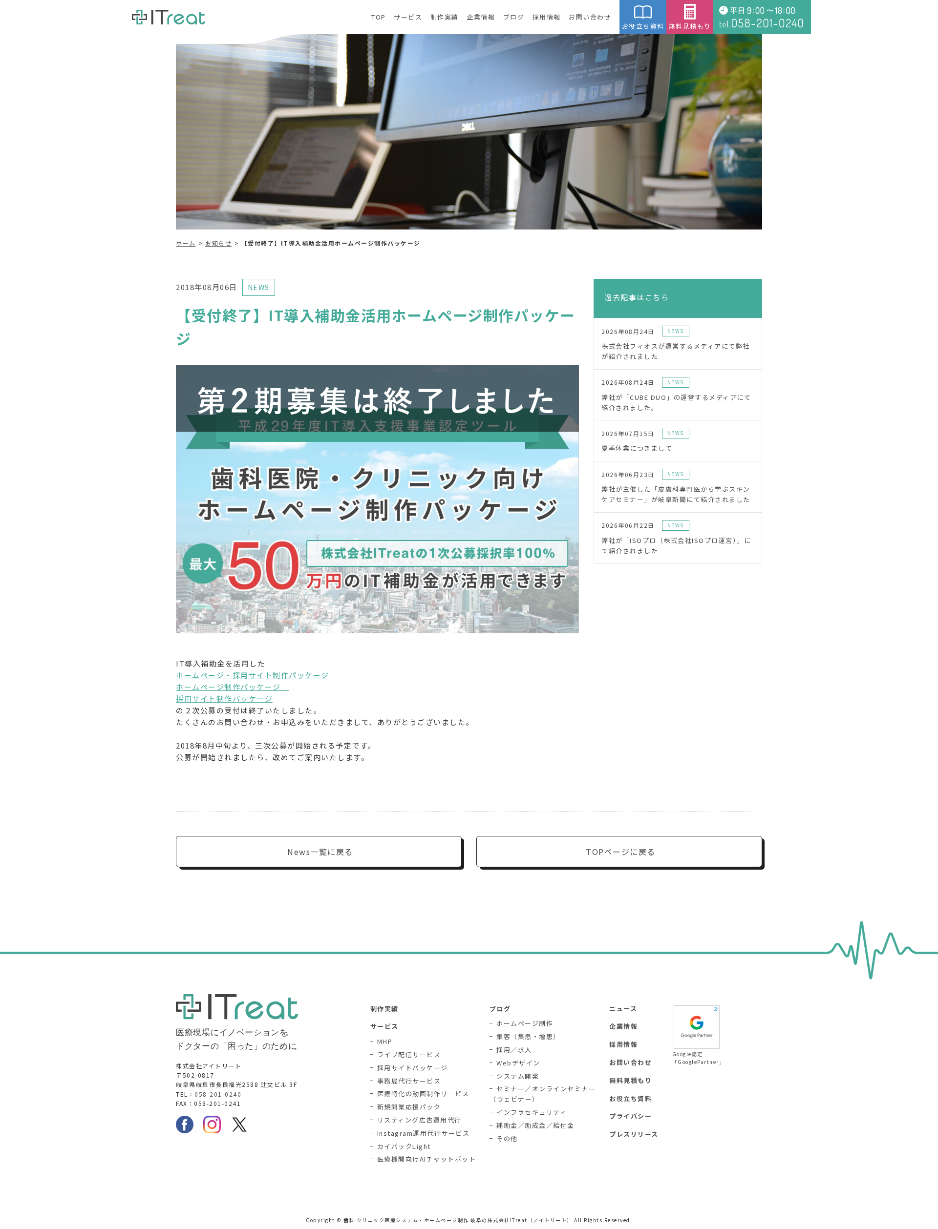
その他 (507, 1138)
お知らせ (218, 243)
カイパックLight (404, 1146)
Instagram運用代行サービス (423, 1133)
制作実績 (444, 16)
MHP (385, 1041)
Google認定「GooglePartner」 (696, 1057)
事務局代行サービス (409, 1080)
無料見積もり (690, 26)
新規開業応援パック (409, 1106)
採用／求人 (514, 1049)
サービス (408, 16)
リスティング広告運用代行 (419, 1120)
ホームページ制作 (524, 1023)
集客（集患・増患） (528, 1036)
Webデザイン (518, 1062)
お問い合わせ (590, 16)
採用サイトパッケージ (412, 1067)
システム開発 (517, 1076)
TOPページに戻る (621, 851)
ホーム (186, 243)
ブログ (514, 16)
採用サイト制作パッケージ (224, 698)
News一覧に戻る (320, 851)
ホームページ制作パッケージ (232, 687)
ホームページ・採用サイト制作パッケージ (252, 675)
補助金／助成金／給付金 (535, 1125)
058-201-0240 (217, 1094)
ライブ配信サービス (409, 1054)
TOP (378, 16)
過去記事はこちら (636, 297)
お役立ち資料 (643, 26)
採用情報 (547, 16)
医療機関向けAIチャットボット (426, 1159)
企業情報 (481, 16)
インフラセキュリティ (531, 1112)
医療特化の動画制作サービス (423, 1093)
